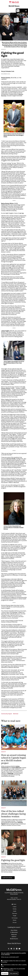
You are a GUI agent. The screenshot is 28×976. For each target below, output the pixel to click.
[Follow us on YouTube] (19, 948)
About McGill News (14, 943)
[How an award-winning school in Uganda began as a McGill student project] (14, 737)
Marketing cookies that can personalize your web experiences (13, 969)
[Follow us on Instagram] (14, 948)
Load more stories (7, 877)
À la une (14, 922)
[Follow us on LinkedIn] (16, 948)
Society (20, 17)
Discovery (14, 913)
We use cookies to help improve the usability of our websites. (13, 953)
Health (14, 911)
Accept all (4, 973)
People (14, 915)
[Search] (17, 10)
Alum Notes (14, 930)
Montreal (15, 713)
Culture (13, 17)
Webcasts (14, 934)
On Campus (14, 918)
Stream (14, 920)
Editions (14, 936)
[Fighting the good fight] (14, 842)
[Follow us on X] (8, 948)
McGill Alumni (14, 938)
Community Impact (6, 713)
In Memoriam (14, 932)
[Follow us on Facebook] (11, 948)
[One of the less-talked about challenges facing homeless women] (14, 793)
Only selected (13, 973)
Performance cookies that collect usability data (14, 965)
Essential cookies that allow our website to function (13, 961)
